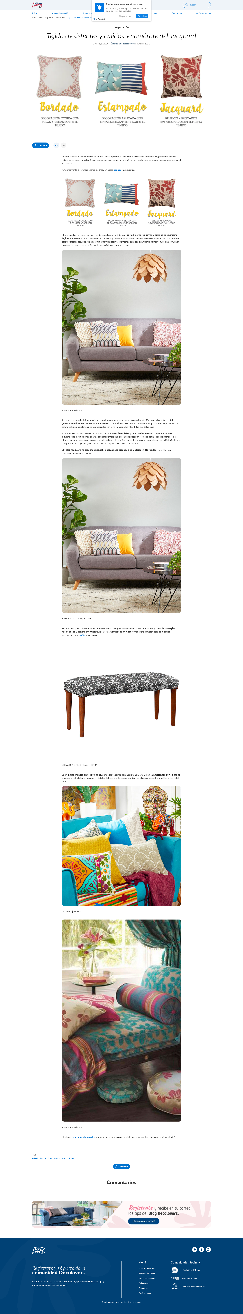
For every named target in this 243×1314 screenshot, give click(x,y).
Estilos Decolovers (147, 1278)
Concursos (143, 1288)
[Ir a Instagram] (208, 1249)
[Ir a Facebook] (201, 1249)
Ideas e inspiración (147, 1268)
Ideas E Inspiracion (46, 18)
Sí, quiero (142, 16)
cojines (118, 169)
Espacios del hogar (147, 1273)
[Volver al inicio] (38, 1251)
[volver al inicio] (37, 6)
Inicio (34, 18)
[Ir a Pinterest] (194, 1249)
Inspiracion (60, 18)
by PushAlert (100, 19)
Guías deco (143, 1283)
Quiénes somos (145, 1293)
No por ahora (125, 16)
